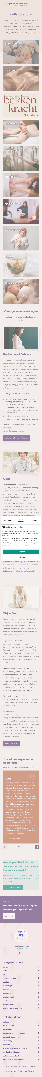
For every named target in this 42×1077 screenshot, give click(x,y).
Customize (21, 557)
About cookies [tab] (21, 520)
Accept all (21, 552)
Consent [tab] (7, 520)
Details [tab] (34, 520)
